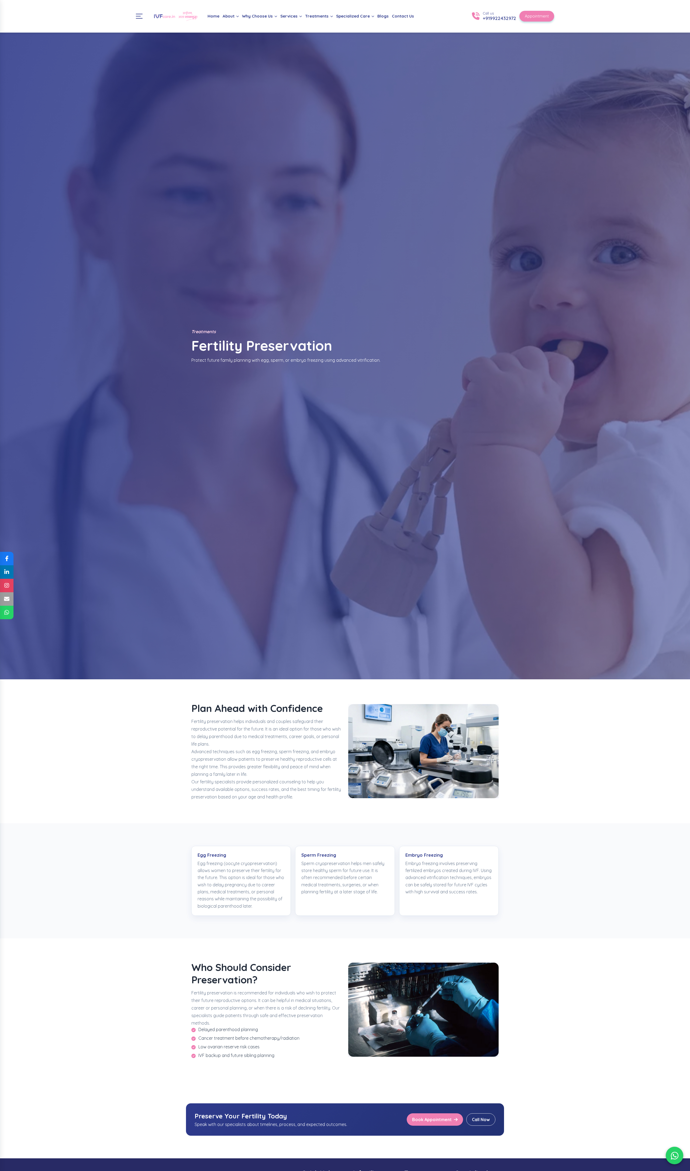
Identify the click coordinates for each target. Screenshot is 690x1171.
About (228, 16)
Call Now (481, 1119)
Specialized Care (353, 16)
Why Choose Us (257, 16)
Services (289, 16)
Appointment (537, 16)
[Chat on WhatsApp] (674, 1155)
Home (213, 16)
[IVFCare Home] (175, 16)
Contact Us (403, 16)
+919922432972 (499, 18)
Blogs (383, 16)
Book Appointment (432, 1119)
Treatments (317, 16)
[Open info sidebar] (139, 16)
